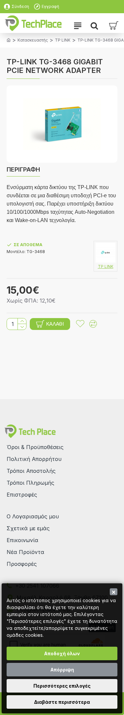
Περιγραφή (23, 169)
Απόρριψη (62, 669)
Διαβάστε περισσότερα (62, 702)
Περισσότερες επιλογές (62, 686)
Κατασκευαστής (33, 40)
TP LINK (62, 40)
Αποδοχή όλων (62, 653)
